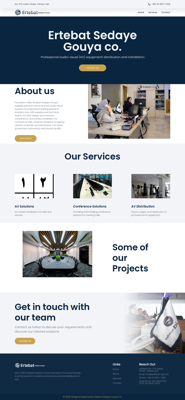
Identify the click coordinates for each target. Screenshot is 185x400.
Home (116, 369)
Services (152, 12)
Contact (165, 12)
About (141, 12)
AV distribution (143, 206)
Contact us (25, 341)
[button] (25, 254)
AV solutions (24, 206)
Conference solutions (89, 206)
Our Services (92, 156)
